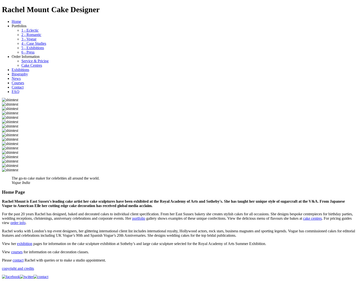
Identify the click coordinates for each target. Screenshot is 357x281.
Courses (18, 83)
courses (17, 252)
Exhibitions (20, 70)
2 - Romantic (31, 35)
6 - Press (27, 52)
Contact (18, 87)
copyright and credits (18, 268)
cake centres (312, 218)
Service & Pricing (35, 61)
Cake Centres (31, 65)
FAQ (15, 92)
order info (18, 223)
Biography (20, 74)
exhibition (24, 244)
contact (18, 260)
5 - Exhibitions (32, 48)
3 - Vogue (28, 39)
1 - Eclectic (30, 30)
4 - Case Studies (33, 43)
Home (16, 21)
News (16, 78)
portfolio (138, 218)
